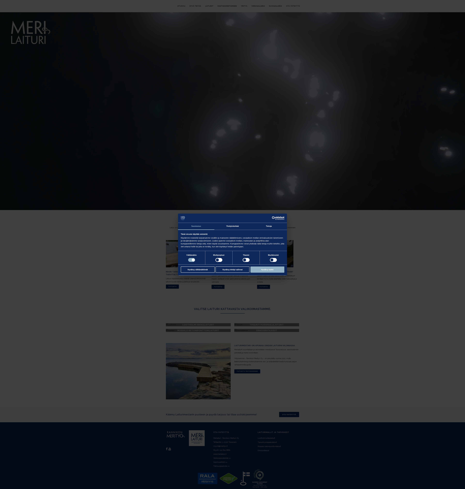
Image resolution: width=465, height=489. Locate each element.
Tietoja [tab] (269, 226)
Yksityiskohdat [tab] (232, 226)
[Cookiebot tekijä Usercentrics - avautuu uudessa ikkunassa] (273, 218)
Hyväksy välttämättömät (198, 270)
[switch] (218, 260)
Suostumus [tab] (196, 226)
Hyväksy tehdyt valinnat (232, 270)
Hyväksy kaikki (267, 270)
